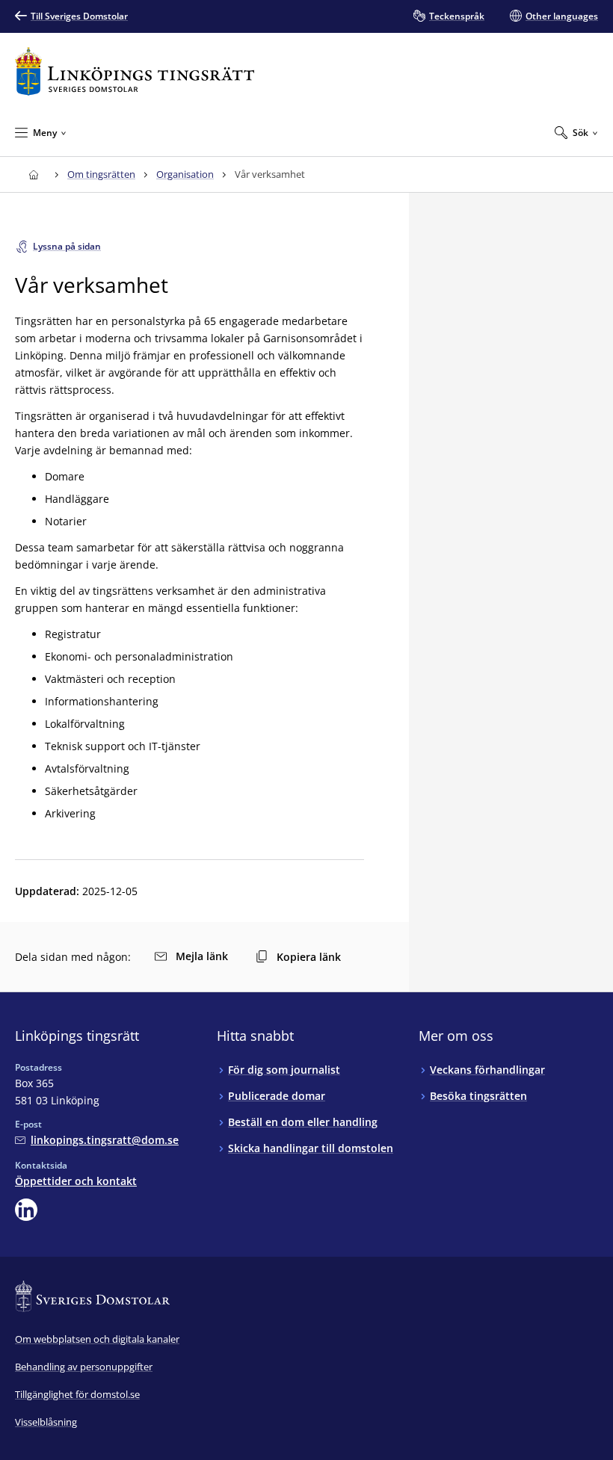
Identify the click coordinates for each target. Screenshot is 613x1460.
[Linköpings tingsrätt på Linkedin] (26, 1209)
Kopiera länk (309, 957)
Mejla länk (202, 956)
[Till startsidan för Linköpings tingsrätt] (134, 71)
